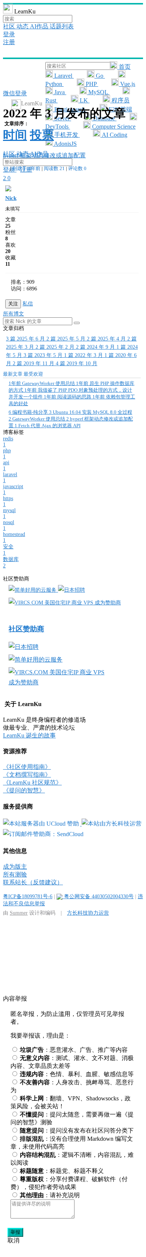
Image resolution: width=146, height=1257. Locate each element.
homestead (14, 537)
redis (8, 441)
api (6, 465)
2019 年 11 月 (34, 363)
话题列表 (62, 26)
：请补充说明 (50, 1195)
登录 (9, 34)
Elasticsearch (69, 109)
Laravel (63, 76)
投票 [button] (42, 135)
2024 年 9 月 (96, 347)
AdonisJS (65, 144)
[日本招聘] (71, 590)
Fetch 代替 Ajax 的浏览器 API (47, 425)
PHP (91, 84)
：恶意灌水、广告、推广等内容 (74, 1050)
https (8, 501)
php (7, 453)
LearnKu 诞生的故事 (29, 735)
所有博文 (13, 314)
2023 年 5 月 (44, 355)
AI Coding (113, 135)
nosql (8, 525)
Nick (10, 198)
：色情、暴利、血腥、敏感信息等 (77, 1074)
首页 (124, 67)
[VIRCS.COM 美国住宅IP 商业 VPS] (52, 603)
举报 (15, 1232)
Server (62, 118)
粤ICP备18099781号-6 (27, 896)
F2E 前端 (119, 109)
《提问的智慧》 (24, 790)
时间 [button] (15, 135)
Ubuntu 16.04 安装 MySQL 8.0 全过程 (90, 412)
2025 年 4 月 (107, 339)
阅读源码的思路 (68, 397)
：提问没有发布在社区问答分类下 (77, 1130)
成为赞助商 (108, 603)
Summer (19, 913)
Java (59, 92)
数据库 (11, 563)
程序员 (120, 100)
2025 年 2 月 (56, 347)
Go (99, 76)
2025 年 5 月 (66, 339)
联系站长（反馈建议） (33, 882)
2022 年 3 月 (84, 355)
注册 (9, 42)
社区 (9, 26)
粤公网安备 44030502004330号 (98, 896)
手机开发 (66, 135)
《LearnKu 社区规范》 (32, 782)
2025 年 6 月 (26, 339)
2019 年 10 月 (76, 363)
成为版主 (15, 866)
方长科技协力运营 (88, 913)
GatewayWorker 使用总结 (42, 383)
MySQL (98, 92)
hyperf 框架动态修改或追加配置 (44, 155)
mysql (9, 513)
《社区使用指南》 (27, 767)
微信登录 (15, 93)
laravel (10, 477)
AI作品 (40, 26)
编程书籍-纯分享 (29, 412)
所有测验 (15, 874)
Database (104, 118)
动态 (23, 26)
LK (83, 100)
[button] (77, 323)
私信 (27, 303)
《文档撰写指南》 (27, 774)
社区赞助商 (26, 629)
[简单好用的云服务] (33, 590)
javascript (13, 489)
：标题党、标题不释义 (62, 1171)
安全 (8, 550)
